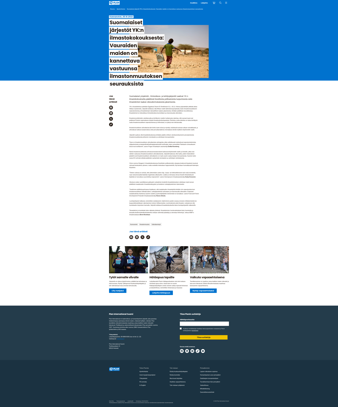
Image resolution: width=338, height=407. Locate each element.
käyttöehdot (195, 330)
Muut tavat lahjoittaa (176, 378)
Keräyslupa (138, 401)
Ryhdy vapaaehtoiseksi (203, 290)
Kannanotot (133, 224)
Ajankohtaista (121, 9)
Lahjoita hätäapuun (161, 293)
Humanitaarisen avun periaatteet (210, 375)
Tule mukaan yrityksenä (177, 385)
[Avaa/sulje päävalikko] (226, 3)
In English (142, 385)
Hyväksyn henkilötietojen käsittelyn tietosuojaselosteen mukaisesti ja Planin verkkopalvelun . (204, 329)
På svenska (143, 382)
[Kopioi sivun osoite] (111, 124)
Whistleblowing (205, 388)
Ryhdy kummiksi (175, 375)
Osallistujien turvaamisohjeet (209, 378)
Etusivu (112, 9)
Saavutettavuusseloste (207, 392)
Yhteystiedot (143, 378)
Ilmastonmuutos (144, 224)
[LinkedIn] (111, 113)
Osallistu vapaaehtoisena (178, 382)
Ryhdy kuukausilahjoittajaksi (179, 371)
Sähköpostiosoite (188, 320)
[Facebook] (111, 108)
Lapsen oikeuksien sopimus (208, 371)
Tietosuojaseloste (120, 401)
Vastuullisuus (204, 385)
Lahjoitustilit (130, 401)
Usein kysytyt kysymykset (147, 375)
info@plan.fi (120, 339)
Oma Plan (111, 401)
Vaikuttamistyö (156, 224)
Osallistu (193, 3)
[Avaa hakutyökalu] (220, 3)
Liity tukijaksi (118, 290)
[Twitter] (111, 119)
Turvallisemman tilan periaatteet (210, 382)
